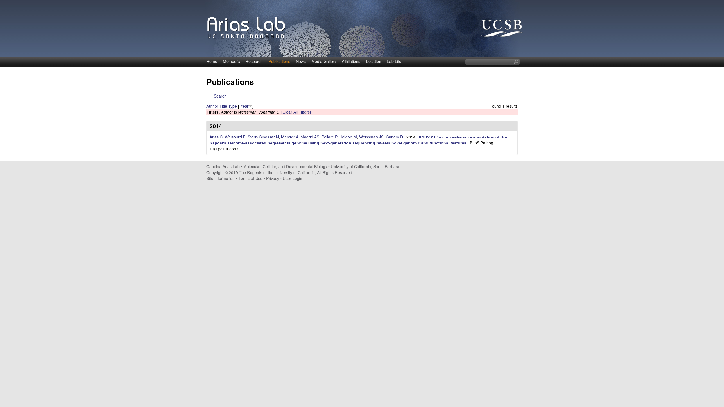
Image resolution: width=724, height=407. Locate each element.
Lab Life (394, 61)
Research (254, 61)
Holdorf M (348, 137)
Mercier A (289, 137)
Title (223, 106)
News (301, 61)
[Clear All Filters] (296, 112)
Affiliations (351, 61)
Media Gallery (323, 61)
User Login (292, 178)
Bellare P (329, 137)
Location (373, 61)
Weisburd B (235, 137)
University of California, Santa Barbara (365, 166)
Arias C (216, 137)
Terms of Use (250, 178)
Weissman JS (371, 137)
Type (232, 106)
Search (220, 96)
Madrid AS (310, 137)
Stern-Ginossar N (263, 137)
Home (211, 61)
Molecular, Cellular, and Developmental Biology (285, 166)
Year (244, 106)
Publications (279, 61)
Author (212, 106)
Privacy (272, 178)
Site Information (220, 178)
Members (231, 61)
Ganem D (394, 137)
